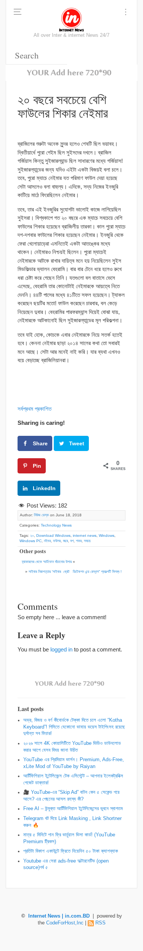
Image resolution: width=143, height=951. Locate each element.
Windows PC (30, 541)
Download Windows (53, 535)
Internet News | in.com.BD (59, 916)
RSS (100, 923)
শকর (79, 541)
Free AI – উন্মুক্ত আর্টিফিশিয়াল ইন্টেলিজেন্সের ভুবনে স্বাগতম (73, 808)
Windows (106, 535)
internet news (84, 535)
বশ (72, 541)
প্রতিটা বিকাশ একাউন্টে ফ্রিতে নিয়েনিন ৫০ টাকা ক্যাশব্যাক (70, 851)
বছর (65, 541)
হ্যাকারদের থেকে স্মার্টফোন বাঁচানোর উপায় (47, 562)
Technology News (56, 525)
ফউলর (57, 541)
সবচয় (87, 541)
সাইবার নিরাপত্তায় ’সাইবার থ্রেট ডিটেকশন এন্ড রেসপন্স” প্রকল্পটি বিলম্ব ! (75, 571)
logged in (61, 649)
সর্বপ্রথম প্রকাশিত (34, 408)
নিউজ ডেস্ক (41, 515)
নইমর (47, 541)
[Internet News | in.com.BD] (71, 19)
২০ (32, 535)
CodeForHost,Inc (65, 923)
